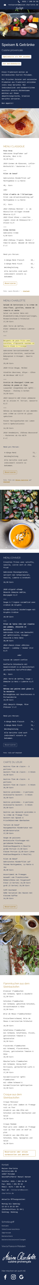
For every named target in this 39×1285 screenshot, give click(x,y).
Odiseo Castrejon (21, 480)
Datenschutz (7, 1236)
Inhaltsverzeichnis (11, 1229)
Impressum (6, 1233)
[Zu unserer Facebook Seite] (5, 1277)
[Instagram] (13, 1277)
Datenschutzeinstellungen (14, 1240)
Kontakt (5, 1226)
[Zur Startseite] (19, 6)
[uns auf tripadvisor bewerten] (21, 1277)
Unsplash (26, 291)
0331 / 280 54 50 (30, 2)
